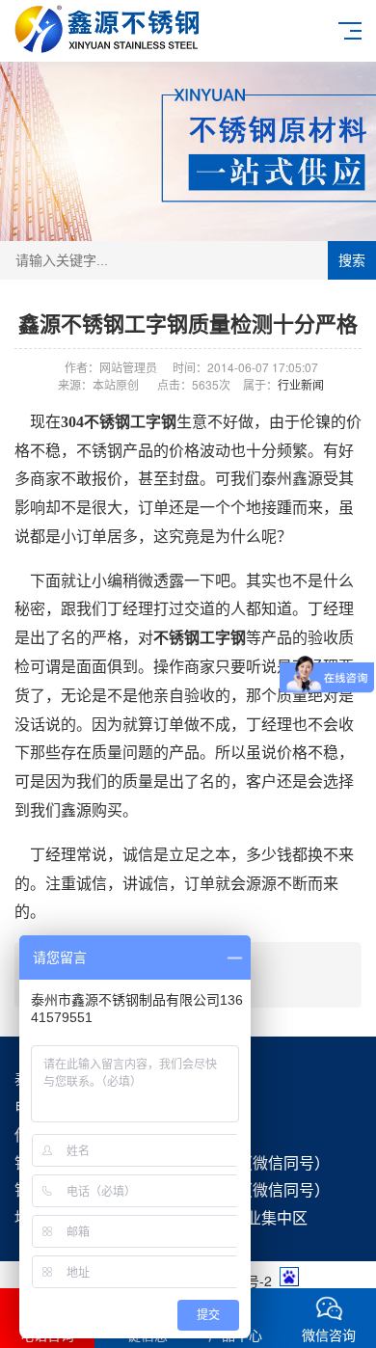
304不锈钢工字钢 (118, 422)
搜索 (351, 260)
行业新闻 (301, 384)
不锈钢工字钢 (199, 638)
